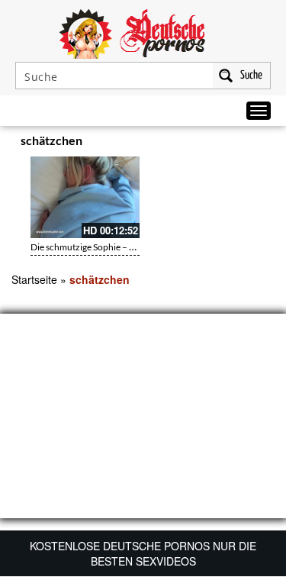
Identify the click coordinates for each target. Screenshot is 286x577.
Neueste (180, 142)
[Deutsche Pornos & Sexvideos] (143, 32)
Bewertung (246, 142)
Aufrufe (211, 142)
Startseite (34, 279)
